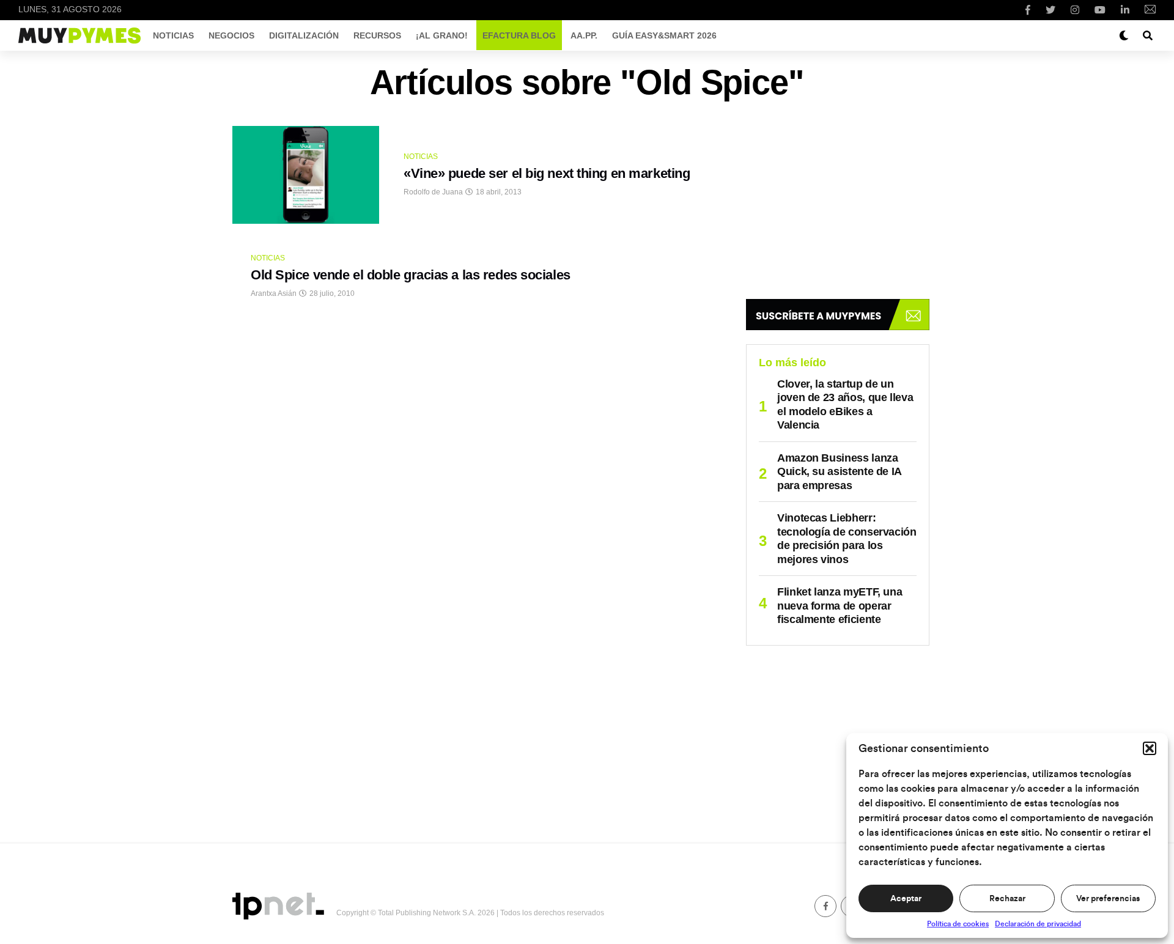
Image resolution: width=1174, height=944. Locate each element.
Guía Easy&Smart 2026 (664, 35)
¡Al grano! (442, 35)
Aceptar (905, 898)
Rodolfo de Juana (433, 192)
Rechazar (1007, 898)
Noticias (173, 35)
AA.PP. (583, 35)
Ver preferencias (1108, 898)
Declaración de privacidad (1038, 923)
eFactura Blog (519, 35)
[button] (1149, 748)
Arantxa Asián (274, 293)
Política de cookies (958, 923)
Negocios (231, 35)
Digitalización (304, 35)
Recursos (377, 35)
